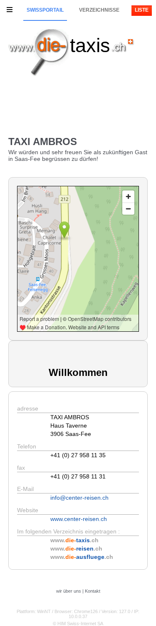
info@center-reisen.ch (79, 497)
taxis (90, 45)
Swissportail (45, 10)
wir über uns (68, 590)
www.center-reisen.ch (78, 519)
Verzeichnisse (99, 10)
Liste (142, 10)
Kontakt (92, 590)
